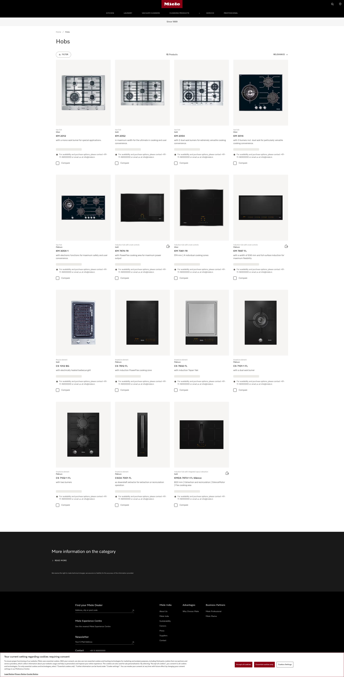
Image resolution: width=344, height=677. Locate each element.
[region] (172, 665)
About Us (163, 611)
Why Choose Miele (191, 611)
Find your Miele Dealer (89, 605)
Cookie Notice (32, 674)
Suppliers (163, 636)
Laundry (128, 13)
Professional (231, 13)
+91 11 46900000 (97, 651)
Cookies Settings (285, 664)
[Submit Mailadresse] (133, 642)
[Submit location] (133, 611)
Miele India (164, 616)
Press (162, 631)
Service (210, 13)
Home (58, 32)
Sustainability (165, 621)
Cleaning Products (179, 13)
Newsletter (82, 637)
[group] (83, 113)
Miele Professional (213, 611)
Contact (163, 640)
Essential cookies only (264, 664)
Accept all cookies (243, 664)
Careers (163, 626)
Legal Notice (9, 674)
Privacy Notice (20, 674)
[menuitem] (111, 12)
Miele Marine (211, 616)
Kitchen (110, 13)
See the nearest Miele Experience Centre (93, 626)
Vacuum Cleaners (151, 13)
